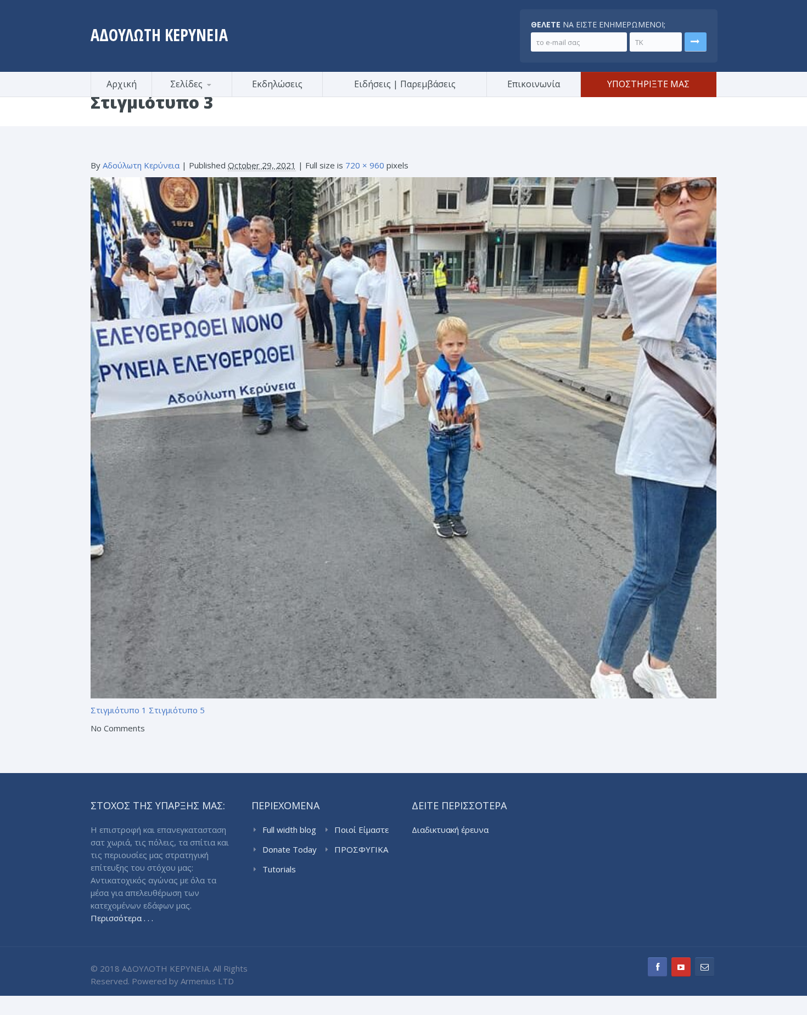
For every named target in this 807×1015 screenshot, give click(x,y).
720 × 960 (364, 165)
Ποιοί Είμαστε (361, 829)
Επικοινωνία (533, 84)
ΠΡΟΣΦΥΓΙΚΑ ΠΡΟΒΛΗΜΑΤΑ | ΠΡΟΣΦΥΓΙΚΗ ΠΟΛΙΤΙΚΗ (363, 850)
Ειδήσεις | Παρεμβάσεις (405, 84)
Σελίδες (186, 84)
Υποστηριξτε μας (648, 84)
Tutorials (279, 869)
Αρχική (122, 84)
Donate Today (289, 849)
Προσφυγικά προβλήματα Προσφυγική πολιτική (205, 95)
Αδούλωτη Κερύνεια (141, 165)
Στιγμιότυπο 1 (119, 709)
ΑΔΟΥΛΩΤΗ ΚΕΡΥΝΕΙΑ (159, 35)
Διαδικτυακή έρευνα (450, 829)
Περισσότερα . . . (122, 917)
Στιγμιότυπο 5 (177, 709)
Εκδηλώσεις (277, 84)
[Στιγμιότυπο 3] (403, 436)
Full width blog (289, 829)
